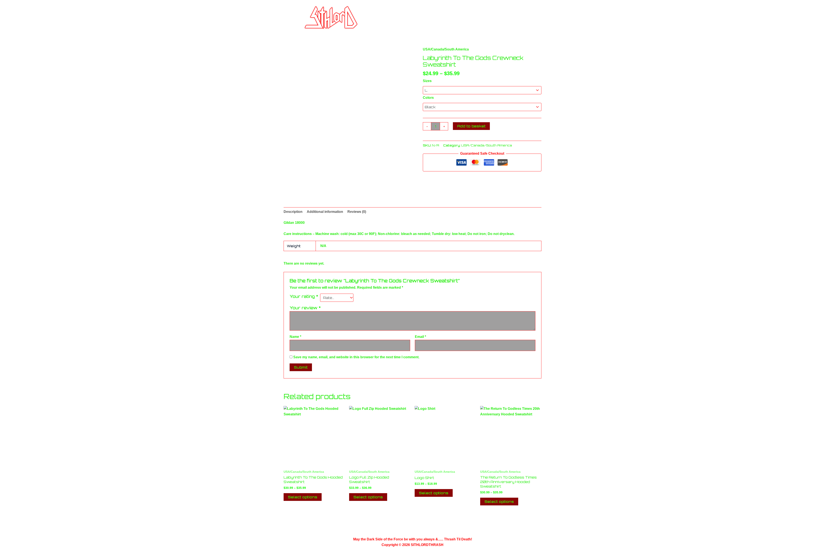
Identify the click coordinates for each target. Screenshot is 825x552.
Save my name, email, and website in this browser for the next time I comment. (356, 357)
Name (295, 337)
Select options (302, 497)
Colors (428, 97)
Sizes (427, 81)
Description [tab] (293, 211)
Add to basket (471, 126)
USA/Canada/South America (446, 49)
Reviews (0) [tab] (356, 211)
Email (420, 337)
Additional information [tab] (325, 211)
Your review (305, 307)
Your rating (304, 296)
